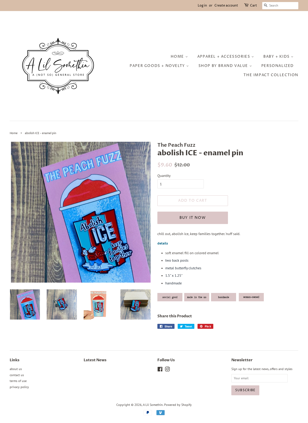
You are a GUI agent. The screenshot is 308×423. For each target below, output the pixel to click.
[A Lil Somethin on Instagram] (167, 370)
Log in (202, 5)
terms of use (18, 381)
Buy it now (192, 217)
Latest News (95, 360)
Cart (253, 5)
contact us (17, 375)
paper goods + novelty (158, 65)
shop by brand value (223, 65)
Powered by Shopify (178, 405)
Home (14, 133)
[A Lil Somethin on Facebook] (160, 370)
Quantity (163, 175)
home (178, 56)
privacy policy (19, 387)
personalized (277, 65)
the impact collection (271, 75)
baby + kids (277, 56)
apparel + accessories (224, 56)
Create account (226, 5)
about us (16, 369)
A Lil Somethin (153, 405)
